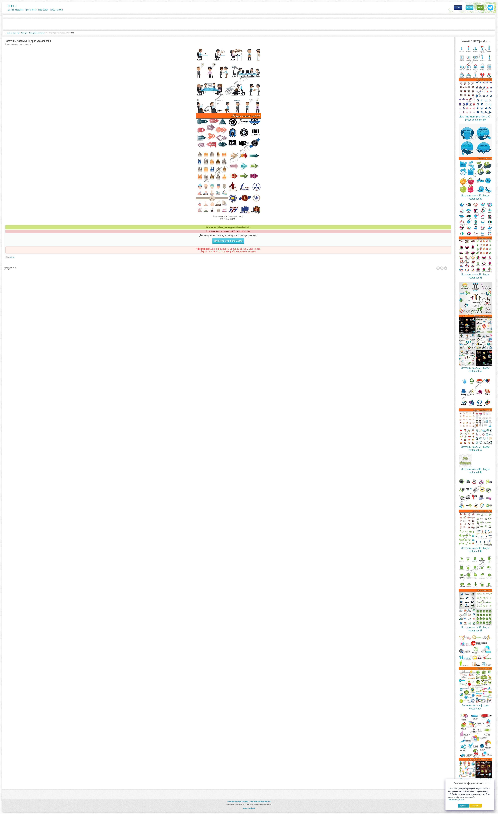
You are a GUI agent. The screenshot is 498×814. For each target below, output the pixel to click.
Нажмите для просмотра (228, 240)
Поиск (458, 7)
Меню (469, 7)
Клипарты (10, 44)
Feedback (251, 808)
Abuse (245, 808)
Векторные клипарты (23, 44)
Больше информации (456, 800)
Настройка (475, 806)
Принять (463, 806)
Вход (480, 7)
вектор (12, 257)
